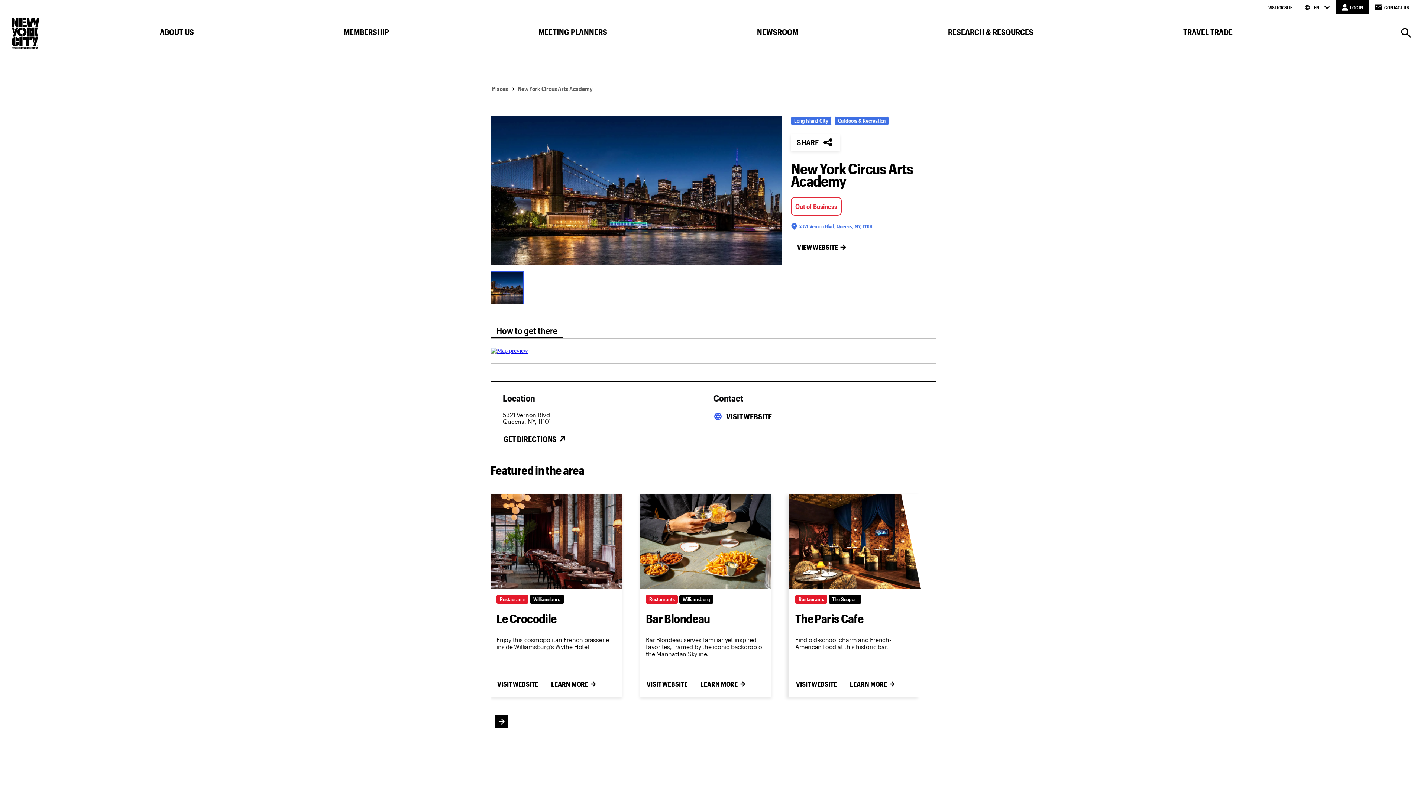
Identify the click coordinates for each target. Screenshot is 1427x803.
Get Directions (530, 439)
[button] (176, 34)
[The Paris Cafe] (855, 541)
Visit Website (748, 416)
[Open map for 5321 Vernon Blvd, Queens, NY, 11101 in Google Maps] (509, 351)
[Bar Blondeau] (705, 541)
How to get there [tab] (526, 330)
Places (500, 88)
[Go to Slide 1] (509, 287)
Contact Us (1396, 7)
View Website (817, 247)
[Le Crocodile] (556, 541)
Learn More (569, 684)
